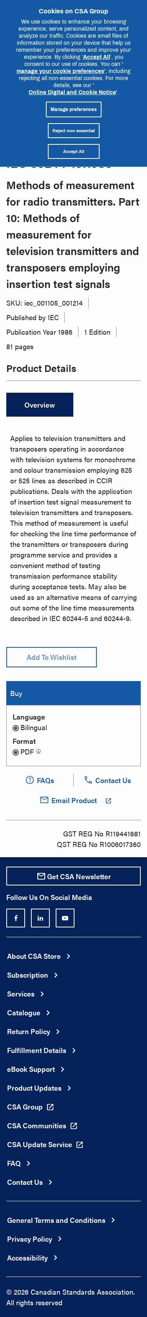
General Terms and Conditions (56, 1220)
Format (24, 741)
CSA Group (25, 1106)
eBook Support (31, 1069)
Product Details (41, 369)
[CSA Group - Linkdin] (40, 918)
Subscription (27, 975)
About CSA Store (34, 956)
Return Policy (28, 1031)
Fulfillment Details (36, 1050)
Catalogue (23, 1012)
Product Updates (34, 1088)
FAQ (14, 1163)
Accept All (96, 56)
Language (29, 716)
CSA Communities (36, 1125)
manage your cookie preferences (60, 71)
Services (20, 993)
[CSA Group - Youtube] (65, 918)
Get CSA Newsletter (79, 876)
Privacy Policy (29, 1239)
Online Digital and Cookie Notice (72, 92)
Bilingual (33, 727)
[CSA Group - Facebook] (15, 918)
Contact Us (25, 1182)
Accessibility (27, 1257)
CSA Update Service (39, 1144)
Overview (39, 405)
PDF (27, 751)
